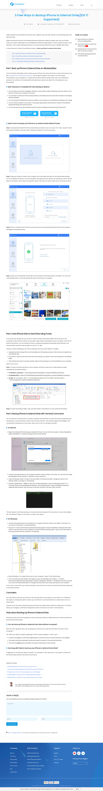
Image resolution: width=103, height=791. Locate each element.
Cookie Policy (13, 772)
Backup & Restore (75, 24)
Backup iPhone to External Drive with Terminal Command (87, 50)
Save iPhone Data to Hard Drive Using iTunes (87, 45)
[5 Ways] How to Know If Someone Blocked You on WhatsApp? (23, 672)
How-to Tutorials (58, 759)
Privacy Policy (13, 759)
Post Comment (12, 724)
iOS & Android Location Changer (35, 765)
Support (71, 5)
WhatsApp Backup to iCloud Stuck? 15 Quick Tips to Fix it (22, 666)
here (64, 789)
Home (9, 732)
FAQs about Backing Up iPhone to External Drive (87, 55)
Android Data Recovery (33, 756)
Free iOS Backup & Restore (34, 769)
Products (59, 5)
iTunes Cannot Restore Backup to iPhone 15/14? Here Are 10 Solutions (25, 669)
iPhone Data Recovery (33, 753)
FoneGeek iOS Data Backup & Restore (20, 75)
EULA (11, 769)
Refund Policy (13, 762)
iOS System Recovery (32, 762)
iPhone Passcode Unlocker (34, 759)
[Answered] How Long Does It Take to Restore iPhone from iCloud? (24, 677)
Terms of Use (13, 765)
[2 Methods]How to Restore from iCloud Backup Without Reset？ (24, 674)
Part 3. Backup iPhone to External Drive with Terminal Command (31, 59)
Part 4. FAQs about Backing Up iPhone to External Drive (28, 61)
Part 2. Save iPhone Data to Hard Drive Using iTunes (27, 56)
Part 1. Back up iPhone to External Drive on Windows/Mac (29, 53)
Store (82, 5)
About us (12, 753)
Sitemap (56, 762)
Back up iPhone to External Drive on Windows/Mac (85, 40)
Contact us (13, 756)
